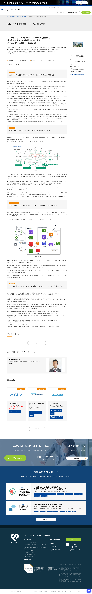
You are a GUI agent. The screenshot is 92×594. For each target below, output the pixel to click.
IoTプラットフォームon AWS (31, 542)
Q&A (63, 7)
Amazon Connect (29, 556)
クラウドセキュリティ (30, 552)
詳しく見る (76, 458)
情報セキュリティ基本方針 (43, 591)
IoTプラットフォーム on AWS (36, 343)
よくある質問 (53, 546)
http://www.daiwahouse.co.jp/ (77, 74)
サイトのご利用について (62, 591)
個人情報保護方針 (53, 591)
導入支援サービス (28, 539)
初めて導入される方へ (39, 7)
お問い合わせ (74, 539)
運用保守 (53, 7)
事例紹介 (58, 7)
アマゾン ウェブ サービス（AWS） (37, 536)
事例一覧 (37, 429)
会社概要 (35, 591)
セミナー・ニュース (60, 12)
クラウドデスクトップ (30, 554)
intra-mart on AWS (29, 550)
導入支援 (48, 7)
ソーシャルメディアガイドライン (74, 591)
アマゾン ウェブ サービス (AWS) (16, 10)
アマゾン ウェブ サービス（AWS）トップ (14, 16)
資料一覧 (45, 519)
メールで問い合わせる (15, 458)
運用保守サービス (28, 559)
